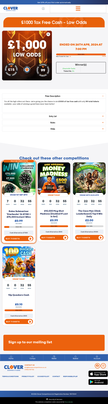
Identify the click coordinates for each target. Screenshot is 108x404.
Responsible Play (70, 376)
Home (11, 358)
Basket (75, 358)
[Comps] (32, 356)
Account (97, 358)
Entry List (53, 116)
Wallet (54, 358)
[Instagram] (103, 365)
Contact (56, 376)
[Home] (11, 356)
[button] (48, 34)
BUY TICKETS (13, 238)
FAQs (53, 129)
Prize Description (52, 96)
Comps (32, 358)
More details (69, 402)
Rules (52, 123)
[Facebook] (97, 365)
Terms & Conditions (10, 376)
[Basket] (75, 356)
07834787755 (29, 369)
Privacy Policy (28, 376)
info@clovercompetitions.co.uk (35, 367)
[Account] (97, 356)
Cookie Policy (43, 376)
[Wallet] (54, 356)
